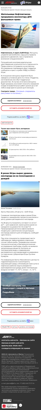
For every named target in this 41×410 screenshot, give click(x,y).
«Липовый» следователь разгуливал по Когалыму (18, 92)
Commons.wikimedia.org (9, 49)
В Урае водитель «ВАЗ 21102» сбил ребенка (22, 149)
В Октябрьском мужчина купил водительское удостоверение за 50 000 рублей (23, 131)
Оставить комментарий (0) (21, 108)
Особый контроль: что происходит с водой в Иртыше (18, 287)
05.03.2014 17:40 (6, 8)
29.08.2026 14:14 (6, 167)
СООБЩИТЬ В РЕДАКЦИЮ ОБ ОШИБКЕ (16, 348)
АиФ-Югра (17, 208)
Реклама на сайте (27, 340)
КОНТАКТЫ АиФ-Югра (10, 340)
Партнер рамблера (18, 400)
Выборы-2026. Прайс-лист (12, 346)
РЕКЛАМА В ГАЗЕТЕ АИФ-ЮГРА (13, 343)
